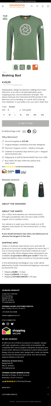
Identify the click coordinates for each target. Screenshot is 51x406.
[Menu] (3, 6)
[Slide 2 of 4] (22, 67)
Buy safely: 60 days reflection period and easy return (22, 162)
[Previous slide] (4, 189)
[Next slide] (46, 189)
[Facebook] (3, 323)
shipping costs (17, 85)
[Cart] (48, 6)
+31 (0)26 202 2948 (9, 312)
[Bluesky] (12, 323)
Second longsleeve (16, 141)
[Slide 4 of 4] (35, 67)
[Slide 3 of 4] (28, 67)
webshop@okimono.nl (11, 315)
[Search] (31, 6)
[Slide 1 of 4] (16, 67)
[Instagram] (7, 323)
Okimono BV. (24, 402)
